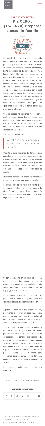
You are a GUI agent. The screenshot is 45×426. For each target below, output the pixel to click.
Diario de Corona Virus (22, 17)
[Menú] (38, 5)
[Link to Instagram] (33, 396)
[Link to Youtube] (39, 396)
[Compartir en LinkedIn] (22, 396)
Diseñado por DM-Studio (26, 422)
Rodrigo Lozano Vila (31, 380)
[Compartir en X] (11, 396)
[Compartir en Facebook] (6, 396)
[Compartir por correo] (28, 396)
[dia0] (22, 46)
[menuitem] (38, 5)
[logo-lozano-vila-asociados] (18, 5)
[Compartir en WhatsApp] (17, 396)
